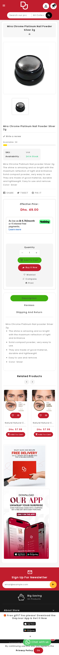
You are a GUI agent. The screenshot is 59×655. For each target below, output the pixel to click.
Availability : (13, 156)
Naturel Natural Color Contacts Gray (25, 422)
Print (31, 283)
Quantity (29, 247)
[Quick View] (18, 415)
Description (29, 298)
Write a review (13, 136)
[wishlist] (13, 415)
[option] (20, 106)
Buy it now (31, 267)
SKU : (8, 152)
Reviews (29, 305)
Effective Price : (29, 204)
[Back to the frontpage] (29, 34)
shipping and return (29, 312)
